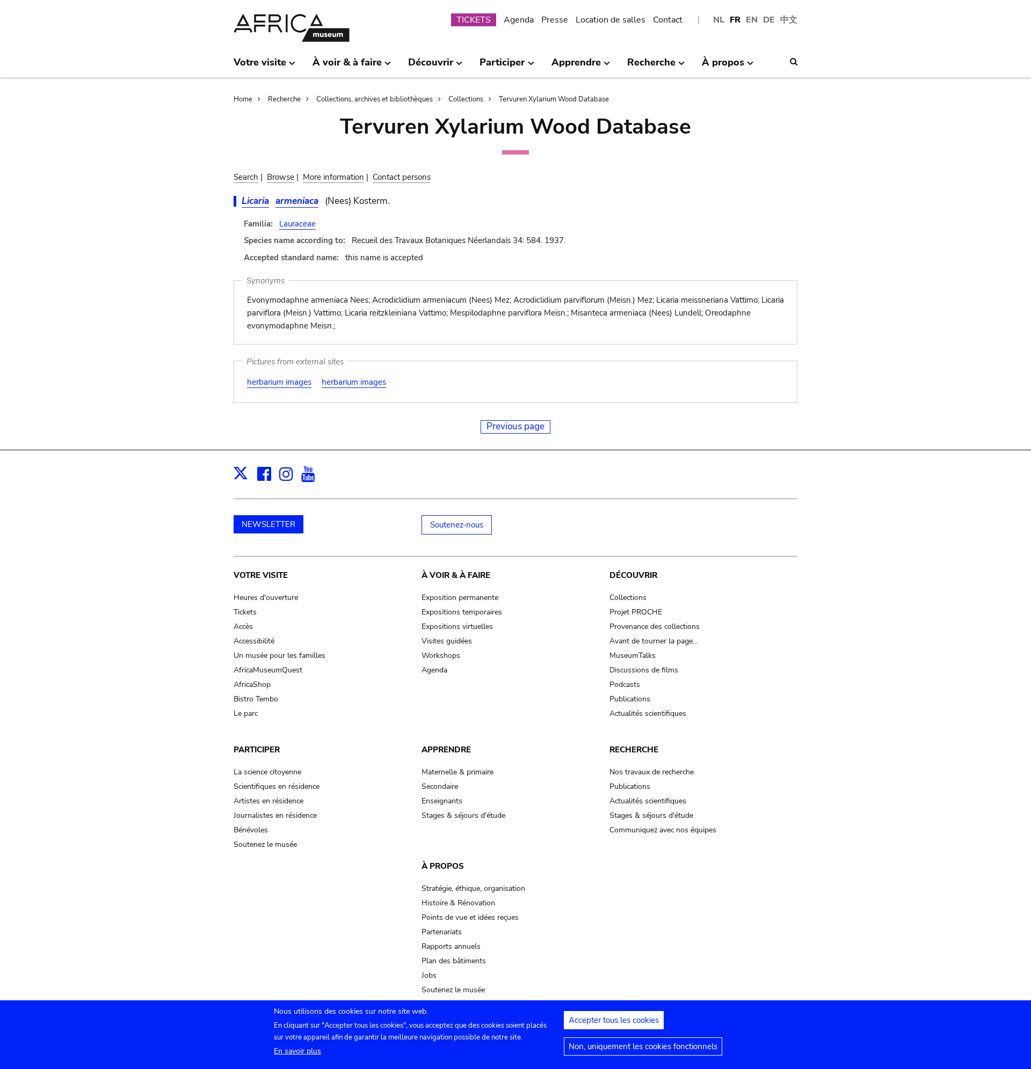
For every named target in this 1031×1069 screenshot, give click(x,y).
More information (333, 177)
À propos (443, 866)
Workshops (441, 655)
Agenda (519, 20)
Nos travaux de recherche (651, 772)
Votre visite (261, 575)
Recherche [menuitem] (651, 66)
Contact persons (402, 177)
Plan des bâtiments (454, 961)
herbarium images (279, 382)
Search (246, 177)
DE (769, 20)
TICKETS (473, 20)
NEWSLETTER (268, 524)
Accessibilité (254, 641)
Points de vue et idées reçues (470, 917)
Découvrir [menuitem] (430, 66)
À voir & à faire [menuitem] (347, 66)
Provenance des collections (654, 626)
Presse (554, 20)
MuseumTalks (632, 655)
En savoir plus (297, 1051)
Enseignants (442, 801)
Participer (257, 749)
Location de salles (610, 20)
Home (243, 99)
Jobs (429, 975)
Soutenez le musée (265, 844)
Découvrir (633, 575)
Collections (465, 99)
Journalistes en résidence (275, 815)
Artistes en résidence (268, 801)
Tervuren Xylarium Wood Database (554, 99)
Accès (243, 626)
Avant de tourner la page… (653, 641)
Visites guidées (447, 641)
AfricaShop (252, 684)
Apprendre (446, 749)
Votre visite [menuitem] (260, 66)
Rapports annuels (451, 946)
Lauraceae (297, 223)
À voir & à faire (456, 575)
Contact (668, 20)
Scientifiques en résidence (277, 786)
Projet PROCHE (635, 612)
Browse (280, 177)
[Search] (793, 61)
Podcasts (624, 684)
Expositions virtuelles (457, 626)
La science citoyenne (267, 772)
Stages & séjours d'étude (463, 815)
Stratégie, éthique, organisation (473, 888)
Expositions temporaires (462, 612)
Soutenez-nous (456, 524)
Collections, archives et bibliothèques (374, 99)
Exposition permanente (460, 597)
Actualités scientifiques (647, 713)
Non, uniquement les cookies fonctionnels (643, 1046)
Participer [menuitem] (502, 66)
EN (752, 20)
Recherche (284, 99)
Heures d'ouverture (266, 597)
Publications (629, 699)
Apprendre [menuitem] (576, 66)
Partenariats (442, 932)
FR (735, 20)
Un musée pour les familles (279, 655)
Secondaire (440, 786)
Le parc (246, 713)
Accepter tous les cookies (614, 1020)
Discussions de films (643, 670)
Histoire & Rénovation (458, 903)
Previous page (515, 426)
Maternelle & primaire (457, 772)
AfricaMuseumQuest (268, 670)
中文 (788, 20)
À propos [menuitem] (723, 66)
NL (718, 20)
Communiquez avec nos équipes (662, 830)
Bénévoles (251, 830)
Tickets (245, 612)
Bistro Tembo (256, 699)
